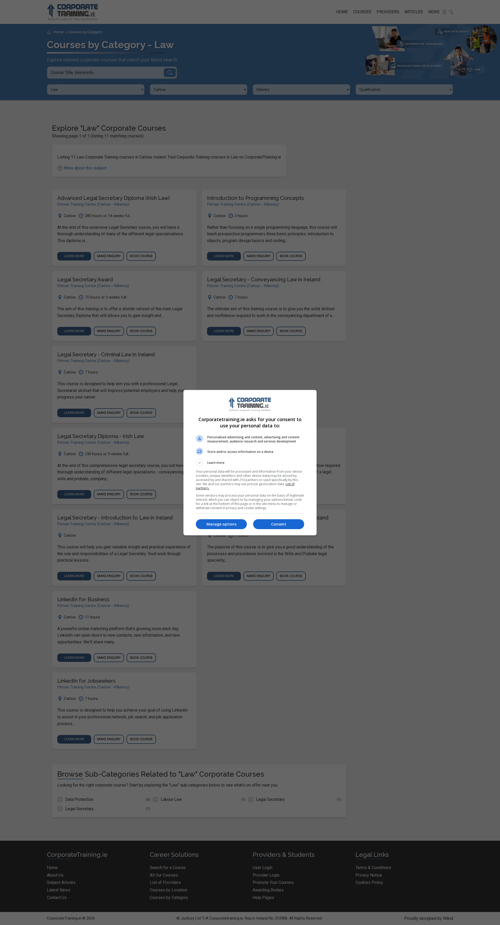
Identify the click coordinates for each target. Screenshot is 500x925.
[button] (250, 462)
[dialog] (250, 462)
